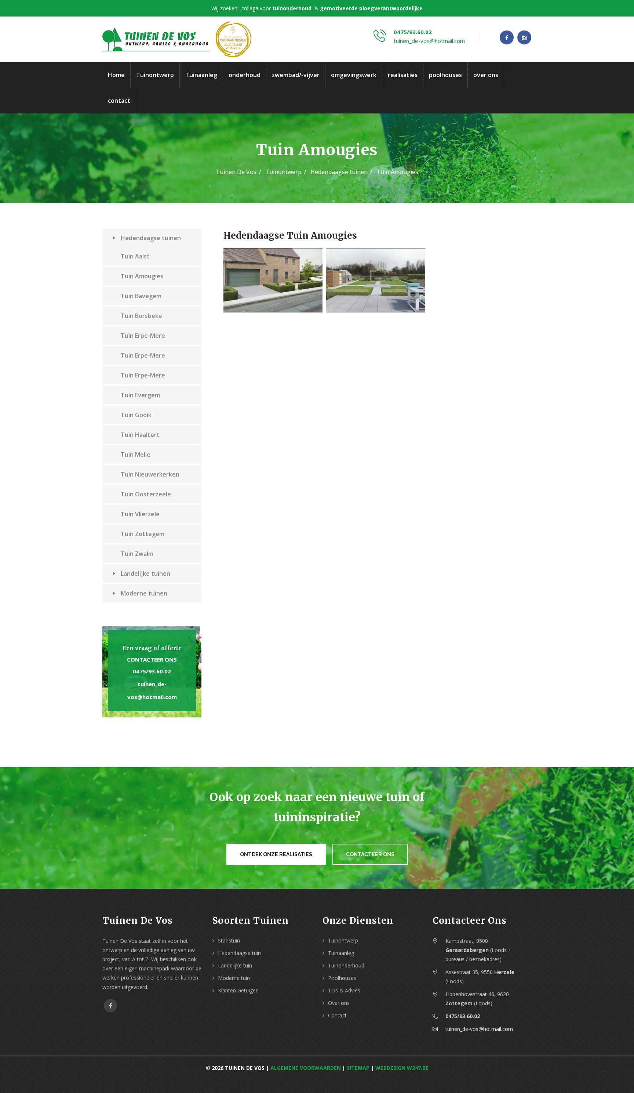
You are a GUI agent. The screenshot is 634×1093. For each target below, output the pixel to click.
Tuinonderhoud (346, 965)
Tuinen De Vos (236, 172)
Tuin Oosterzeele (146, 494)
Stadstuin (229, 940)
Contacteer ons (152, 659)
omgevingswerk (353, 75)
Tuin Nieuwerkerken (150, 474)
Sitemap (358, 1067)
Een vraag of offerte (152, 648)
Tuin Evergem (140, 395)
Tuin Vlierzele (140, 514)
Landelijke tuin (235, 965)
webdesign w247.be (402, 1067)
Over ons (339, 1002)
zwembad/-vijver (296, 75)
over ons (485, 75)
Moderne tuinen (144, 593)
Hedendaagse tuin (239, 952)
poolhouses (445, 75)
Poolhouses (342, 977)
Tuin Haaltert (140, 435)
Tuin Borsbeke (141, 316)
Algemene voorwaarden (305, 1067)
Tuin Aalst (135, 256)
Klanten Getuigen (238, 990)
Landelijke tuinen (145, 573)
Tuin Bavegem (141, 296)
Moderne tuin (234, 977)
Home (116, 75)
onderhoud (244, 75)
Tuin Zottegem (142, 534)
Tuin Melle (135, 454)
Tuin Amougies (142, 276)
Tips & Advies (344, 990)
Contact (337, 1015)
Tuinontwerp (155, 75)
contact (119, 101)
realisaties (403, 75)
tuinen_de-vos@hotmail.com (429, 40)
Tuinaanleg (201, 75)
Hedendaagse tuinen (339, 172)
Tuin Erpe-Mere (143, 336)
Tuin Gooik (136, 415)
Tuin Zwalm (137, 554)
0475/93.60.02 (413, 32)
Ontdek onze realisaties (276, 854)
